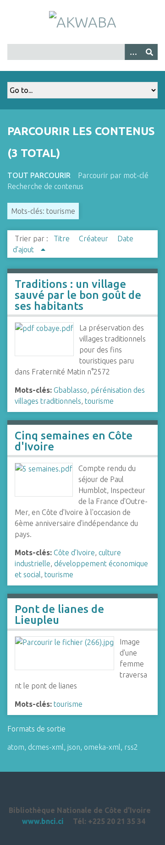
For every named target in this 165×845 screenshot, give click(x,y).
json (73, 747)
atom (15, 747)
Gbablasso (70, 390)
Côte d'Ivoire (74, 552)
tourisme (99, 401)
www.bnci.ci (43, 821)
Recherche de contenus (45, 186)
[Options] (133, 52)
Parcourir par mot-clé (113, 175)
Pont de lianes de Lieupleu (59, 614)
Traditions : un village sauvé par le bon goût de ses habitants (78, 295)
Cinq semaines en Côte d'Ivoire (73, 441)
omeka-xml (102, 747)
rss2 (131, 747)
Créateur (94, 238)
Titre (63, 238)
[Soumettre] (149, 52)
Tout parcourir (39, 175)
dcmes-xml (46, 747)
